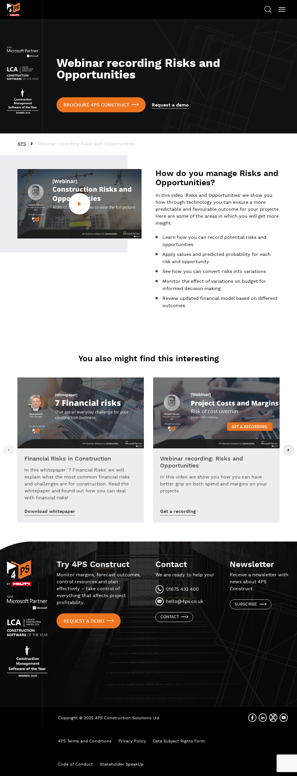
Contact (169, 617)
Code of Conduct (75, 764)
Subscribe (246, 604)
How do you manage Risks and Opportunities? (216, 178)
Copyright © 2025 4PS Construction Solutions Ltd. (109, 718)
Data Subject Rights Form (179, 741)
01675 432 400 (182, 589)
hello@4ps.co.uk (184, 602)
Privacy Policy (132, 741)
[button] (9, 450)
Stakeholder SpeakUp (121, 764)
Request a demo (170, 105)
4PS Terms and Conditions (84, 741)
